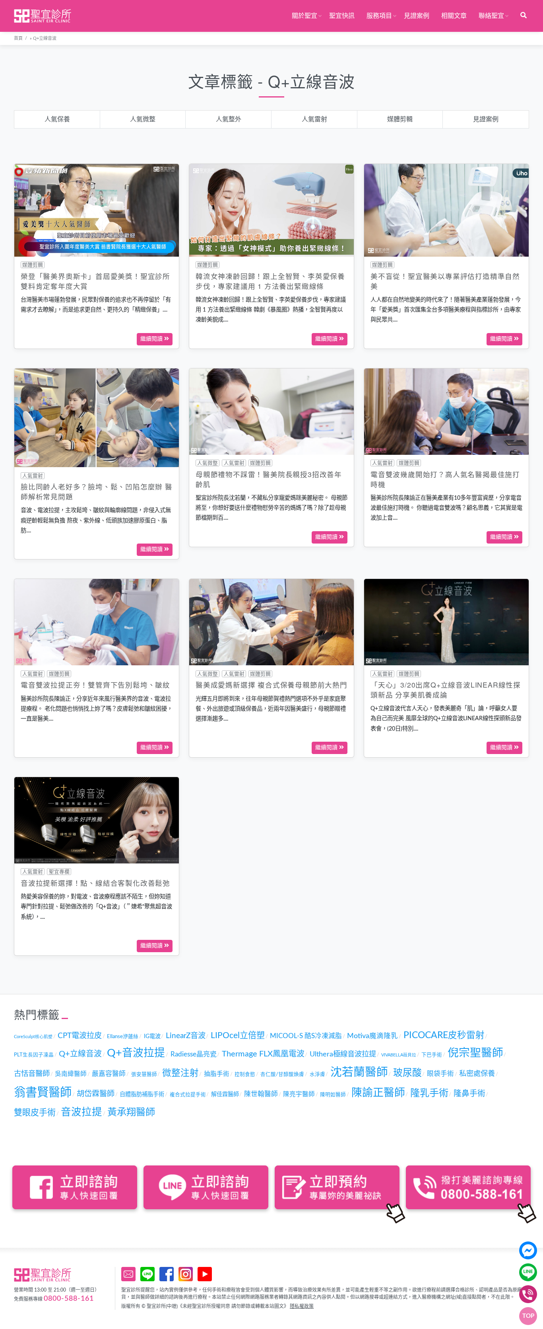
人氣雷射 (314, 119)
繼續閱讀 (152, 339)
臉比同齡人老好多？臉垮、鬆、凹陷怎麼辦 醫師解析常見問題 (97, 491)
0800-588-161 (69, 1298)
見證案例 (416, 16)
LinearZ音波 (186, 1036)
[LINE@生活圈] (147, 1274)
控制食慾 (245, 1074)
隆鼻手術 (469, 1094)
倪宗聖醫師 (475, 1053)
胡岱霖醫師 (95, 1094)
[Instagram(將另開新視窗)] (185, 1274)
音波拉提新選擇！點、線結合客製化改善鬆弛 (95, 883)
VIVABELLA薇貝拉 (398, 1055)
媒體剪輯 (400, 119)
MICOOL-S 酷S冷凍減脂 (306, 1036)
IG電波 (152, 1036)
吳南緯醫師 (71, 1074)
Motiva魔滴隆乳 (372, 1036)
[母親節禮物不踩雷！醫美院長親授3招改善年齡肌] (271, 411)
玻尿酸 (407, 1073)
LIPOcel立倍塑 (238, 1035)
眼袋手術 (440, 1074)
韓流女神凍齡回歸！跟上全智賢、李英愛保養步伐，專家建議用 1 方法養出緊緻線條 (270, 281)
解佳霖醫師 (225, 1094)
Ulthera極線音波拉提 (343, 1054)
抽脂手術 (216, 1074)
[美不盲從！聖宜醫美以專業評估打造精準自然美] (446, 210)
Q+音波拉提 (136, 1053)
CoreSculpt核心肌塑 (33, 1037)
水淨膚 (317, 1074)
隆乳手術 (429, 1093)
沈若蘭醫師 (359, 1072)
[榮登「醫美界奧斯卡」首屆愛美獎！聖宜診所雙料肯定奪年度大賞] (96, 210)
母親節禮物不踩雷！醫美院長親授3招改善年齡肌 (269, 479)
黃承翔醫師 (131, 1112)
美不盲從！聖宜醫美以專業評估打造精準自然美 (445, 281)
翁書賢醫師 (43, 1093)
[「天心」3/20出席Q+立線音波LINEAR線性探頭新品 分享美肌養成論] (446, 622)
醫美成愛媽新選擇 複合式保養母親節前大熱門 (271, 685)
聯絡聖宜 (491, 16)
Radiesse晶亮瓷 (194, 1054)
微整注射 (180, 1073)
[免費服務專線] (528, 1294)
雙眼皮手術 (35, 1113)
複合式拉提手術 (188, 1094)
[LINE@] (528, 1272)
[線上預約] (128, 1274)
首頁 (18, 38)
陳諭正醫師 (378, 1092)
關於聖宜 (304, 16)
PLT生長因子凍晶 (34, 1054)
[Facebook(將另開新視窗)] (166, 1274)
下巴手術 (431, 1054)
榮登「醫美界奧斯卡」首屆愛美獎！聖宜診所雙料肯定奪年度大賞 (95, 281)
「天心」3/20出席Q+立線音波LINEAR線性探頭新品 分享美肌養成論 (445, 690)
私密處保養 (477, 1074)
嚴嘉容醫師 (109, 1074)
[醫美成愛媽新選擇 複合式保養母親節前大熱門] (271, 622)
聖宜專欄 (59, 871)
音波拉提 (81, 1112)
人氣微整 (142, 119)
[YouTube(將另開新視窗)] (205, 1274)
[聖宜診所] (42, 16)
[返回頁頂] (528, 1316)
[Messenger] (528, 1250)
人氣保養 (57, 119)
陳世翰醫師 (261, 1094)
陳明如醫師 (333, 1094)
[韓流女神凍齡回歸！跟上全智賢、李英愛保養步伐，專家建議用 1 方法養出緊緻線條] (271, 210)
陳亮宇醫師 (299, 1094)
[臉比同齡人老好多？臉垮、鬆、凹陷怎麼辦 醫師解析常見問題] (96, 417)
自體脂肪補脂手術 (142, 1094)
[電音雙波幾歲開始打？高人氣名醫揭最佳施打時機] (446, 411)
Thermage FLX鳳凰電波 (263, 1054)
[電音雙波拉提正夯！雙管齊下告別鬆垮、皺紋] (96, 622)
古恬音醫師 (32, 1074)
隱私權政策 (302, 1306)
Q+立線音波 (80, 1054)
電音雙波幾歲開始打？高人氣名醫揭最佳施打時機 (445, 479)
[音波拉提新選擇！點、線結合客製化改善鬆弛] (96, 820)
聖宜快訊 (342, 16)
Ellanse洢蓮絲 (122, 1036)
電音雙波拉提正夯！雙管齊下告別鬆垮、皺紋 (95, 685)
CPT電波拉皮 (80, 1036)
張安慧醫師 (144, 1074)
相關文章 (454, 16)
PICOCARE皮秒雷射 (444, 1035)
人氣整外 (228, 119)
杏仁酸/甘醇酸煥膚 (282, 1074)
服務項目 (379, 16)
